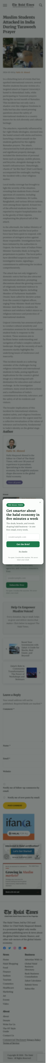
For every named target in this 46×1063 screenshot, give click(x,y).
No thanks (23, 551)
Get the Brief (23, 544)
